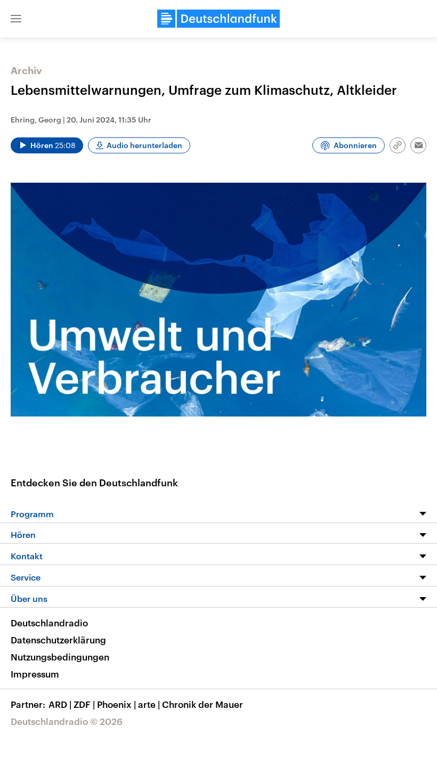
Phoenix (116, 704)
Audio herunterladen (144, 145)
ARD (59, 704)
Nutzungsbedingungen (60, 656)
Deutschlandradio (49, 622)
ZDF (84, 704)
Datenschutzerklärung (58, 639)
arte (149, 704)
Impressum (35, 673)
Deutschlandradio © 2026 (67, 721)
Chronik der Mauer (202, 704)
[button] (16, 18)
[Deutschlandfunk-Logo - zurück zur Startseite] (218, 19)
